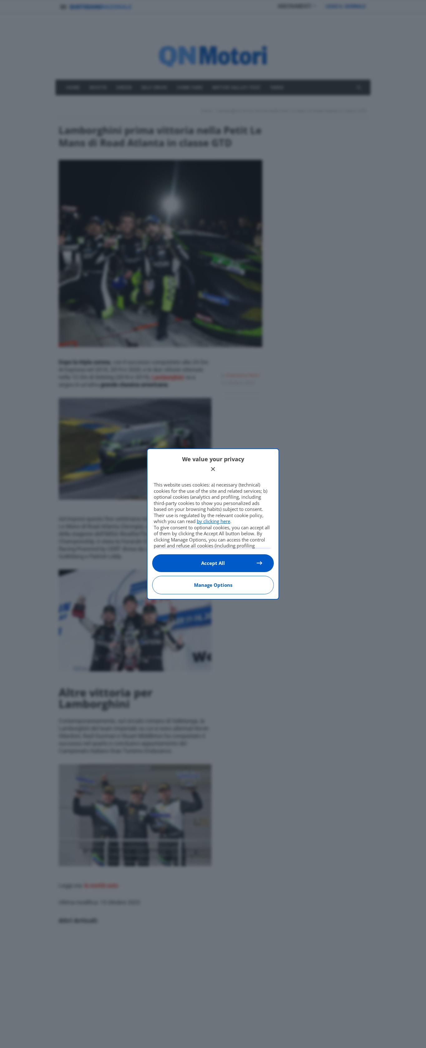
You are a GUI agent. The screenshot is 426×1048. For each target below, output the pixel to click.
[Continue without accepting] (213, 469)
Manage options (213, 585)
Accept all (213, 563)
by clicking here (213, 521)
